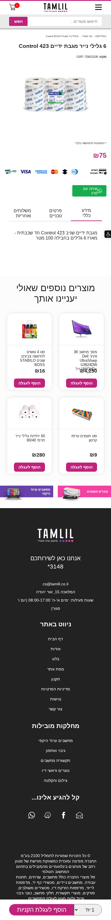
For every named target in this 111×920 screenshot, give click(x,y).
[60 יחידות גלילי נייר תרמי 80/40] (29, 413)
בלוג (55, 659)
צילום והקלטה (55, 780)
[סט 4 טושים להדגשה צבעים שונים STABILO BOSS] (29, 329)
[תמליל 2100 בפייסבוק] (63, 816)
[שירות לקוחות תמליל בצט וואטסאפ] (32, 816)
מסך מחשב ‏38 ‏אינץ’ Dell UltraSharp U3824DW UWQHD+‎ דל (85, 356)
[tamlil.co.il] (55, 7)
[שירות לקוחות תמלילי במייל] (79, 816)
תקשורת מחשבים (55, 760)
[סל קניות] (12, 9)
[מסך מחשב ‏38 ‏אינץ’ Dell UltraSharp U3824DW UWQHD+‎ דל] (81, 329)
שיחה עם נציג (90, 191)
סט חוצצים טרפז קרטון (84, 438)
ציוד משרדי (87, 36)
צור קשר (55, 709)
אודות (56, 649)
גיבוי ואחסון (55, 750)
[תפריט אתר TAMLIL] (98, 8)
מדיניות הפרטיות (55, 689)
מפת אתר (55, 669)
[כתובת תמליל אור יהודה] (48, 816)
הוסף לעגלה (81, 383)
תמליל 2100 (100, 36)
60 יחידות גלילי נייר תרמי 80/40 (30, 438)
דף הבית (55, 639)
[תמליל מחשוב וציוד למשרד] (55, 541)
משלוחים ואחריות (22, 213)
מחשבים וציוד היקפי (55, 740)
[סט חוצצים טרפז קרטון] (81, 413)
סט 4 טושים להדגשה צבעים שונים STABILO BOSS (32, 356)
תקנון (55, 679)
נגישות (55, 699)
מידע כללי (86, 213)
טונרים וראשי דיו (55, 770)
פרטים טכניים (55, 213)
